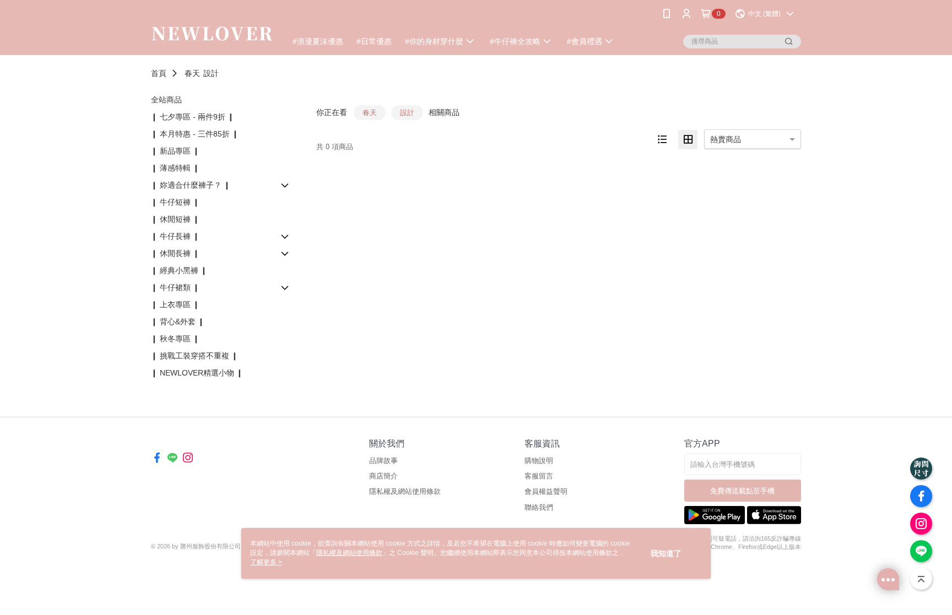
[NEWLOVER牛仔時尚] (212, 29)
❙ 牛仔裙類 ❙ (175, 287)
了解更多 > (266, 562)
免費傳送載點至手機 (742, 491)
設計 (211, 73)
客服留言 (538, 476)
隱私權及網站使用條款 (405, 491)
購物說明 (538, 460)
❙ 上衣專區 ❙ (175, 304)
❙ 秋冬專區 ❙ (175, 338)
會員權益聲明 (545, 491)
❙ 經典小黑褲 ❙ (179, 270)
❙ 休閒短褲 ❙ (175, 219)
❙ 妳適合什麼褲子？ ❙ (190, 185)
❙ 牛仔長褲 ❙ (175, 236)
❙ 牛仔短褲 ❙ (175, 202)
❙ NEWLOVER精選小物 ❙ (197, 372)
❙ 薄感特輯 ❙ (175, 168)
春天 (192, 73)
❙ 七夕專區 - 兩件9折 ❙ (192, 116)
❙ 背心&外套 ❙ (177, 321)
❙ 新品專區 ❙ (175, 150)
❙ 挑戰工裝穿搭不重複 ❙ (194, 355)
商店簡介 (383, 476)
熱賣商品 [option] (725, 139)
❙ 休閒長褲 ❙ (175, 253)
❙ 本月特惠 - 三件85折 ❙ (195, 133)
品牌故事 (383, 460)
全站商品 (166, 99)
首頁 (158, 73)
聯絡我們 (538, 507)
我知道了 (666, 553)
